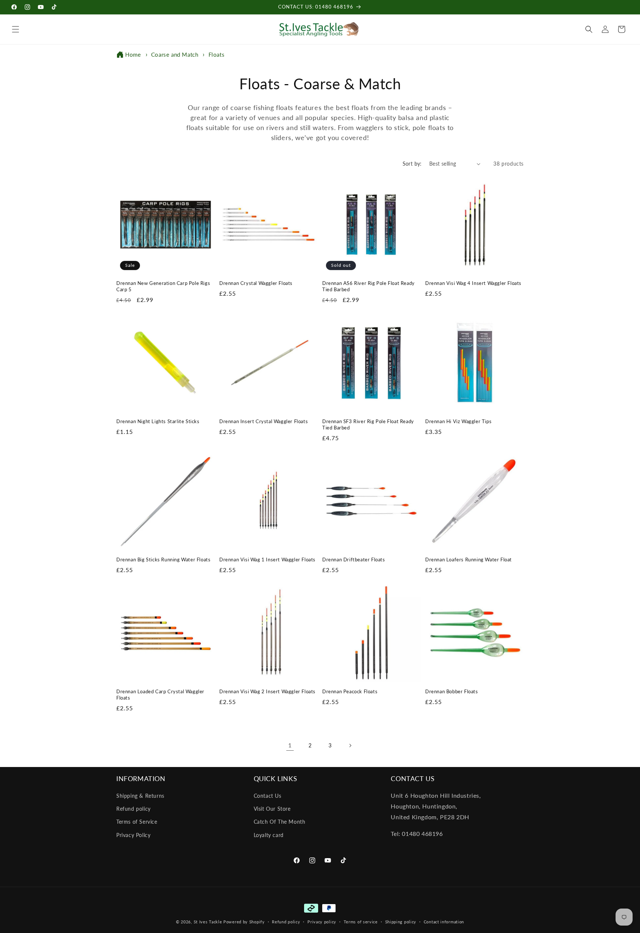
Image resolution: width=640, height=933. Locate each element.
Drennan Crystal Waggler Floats (256, 283)
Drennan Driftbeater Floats (353, 559)
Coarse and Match (175, 54)
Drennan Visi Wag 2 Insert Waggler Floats (267, 691)
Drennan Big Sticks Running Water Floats (163, 559)
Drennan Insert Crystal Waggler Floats (263, 421)
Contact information (444, 921)
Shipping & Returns (140, 796)
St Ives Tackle (208, 921)
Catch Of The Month (280, 822)
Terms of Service (136, 822)
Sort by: (412, 163)
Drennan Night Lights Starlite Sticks (158, 421)
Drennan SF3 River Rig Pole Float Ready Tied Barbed (368, 424)
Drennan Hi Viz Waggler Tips (458, 421)
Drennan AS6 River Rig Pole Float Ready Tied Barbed (368, 286)
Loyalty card (269, 835)
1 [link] (290, 744)
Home (133, 54)
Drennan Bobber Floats (451, 691)
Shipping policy (401, 921)
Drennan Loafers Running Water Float (468, 559)
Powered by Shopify (244, 921)
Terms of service (361, 921)
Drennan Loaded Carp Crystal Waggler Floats (160, 694)
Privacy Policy (133, 835)
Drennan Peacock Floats (349, 691)
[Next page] (350, 745)
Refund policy (133, 809)
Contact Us (267, 796)
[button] (15, 29)
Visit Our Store (272, 809)
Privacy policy (321, 921)
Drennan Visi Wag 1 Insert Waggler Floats (267, 559)
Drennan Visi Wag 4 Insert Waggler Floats (473, 283)
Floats (217, 54)
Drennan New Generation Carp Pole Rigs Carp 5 (163, 286)
